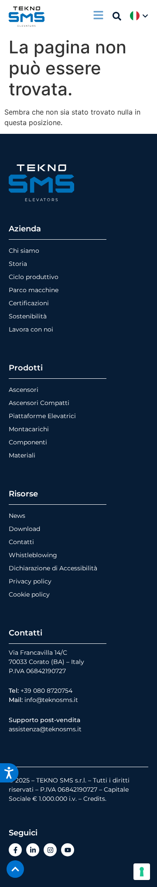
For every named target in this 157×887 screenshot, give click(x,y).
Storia (18, 264)
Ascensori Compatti (39, 403)
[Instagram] (50, 849)
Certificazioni (29, 303)
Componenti (28, 442)
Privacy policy (30, 581)
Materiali (22, 455)
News (17, 516)
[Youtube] (67, 849)
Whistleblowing (33, 555)
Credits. (94, 799)
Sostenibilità (28, 316)
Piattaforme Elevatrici (42, 416)
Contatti (21, 542)
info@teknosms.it (51, 700)
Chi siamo (24, 251)
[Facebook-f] (15, 849)
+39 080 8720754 (46, 691)
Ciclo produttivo (33, 277)
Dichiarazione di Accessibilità (53, 568)
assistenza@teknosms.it (45, 729)
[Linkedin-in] (32, 849)
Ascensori (23, 390)
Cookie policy (29, 594)
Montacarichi (29, 429)
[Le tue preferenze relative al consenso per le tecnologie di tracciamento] (141, 871)
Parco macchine (33, 290)
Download (24, 529)
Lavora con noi (31, 329)
